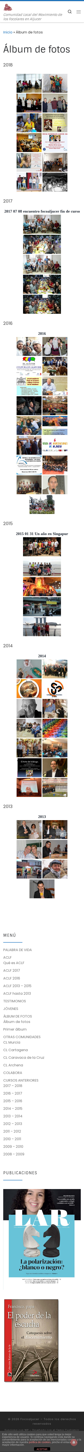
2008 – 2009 (13, 1154)
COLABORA (12, 1072)
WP (27, 1430)
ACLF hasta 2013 (17, 993)
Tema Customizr (67, 1430)
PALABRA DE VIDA (17, 949)
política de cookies (40, 1442)
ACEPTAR (42, 1449)
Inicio (7, 32)
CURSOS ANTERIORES (20, 1080)
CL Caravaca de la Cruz (23, 1057)
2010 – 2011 (12, 1138)
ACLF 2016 (11, 978)
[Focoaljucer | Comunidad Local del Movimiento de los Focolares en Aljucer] (8, 7)
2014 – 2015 (12, 1108)
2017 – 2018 (12, 1085)
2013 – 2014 (12, 1116)
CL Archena (13, 1065)
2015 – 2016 (12, 1100)
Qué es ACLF (13, 962)
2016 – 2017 (12, 1093)
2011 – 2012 (12, 1131)
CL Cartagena (15, 1049)
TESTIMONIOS (14, 1001)
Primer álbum (15, 1029)
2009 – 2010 (13, 1146)
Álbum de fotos (16, 1021)
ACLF (7, 957)
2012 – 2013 (12, 1123)
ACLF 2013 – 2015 (17, 985)
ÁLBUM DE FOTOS (17, 1016)
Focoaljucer (29, 1419)
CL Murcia (11, 1042)
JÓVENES (10, 1008)
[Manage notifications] (73, 1442)
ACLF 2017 (11, 970)
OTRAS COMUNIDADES (21, 1036)
